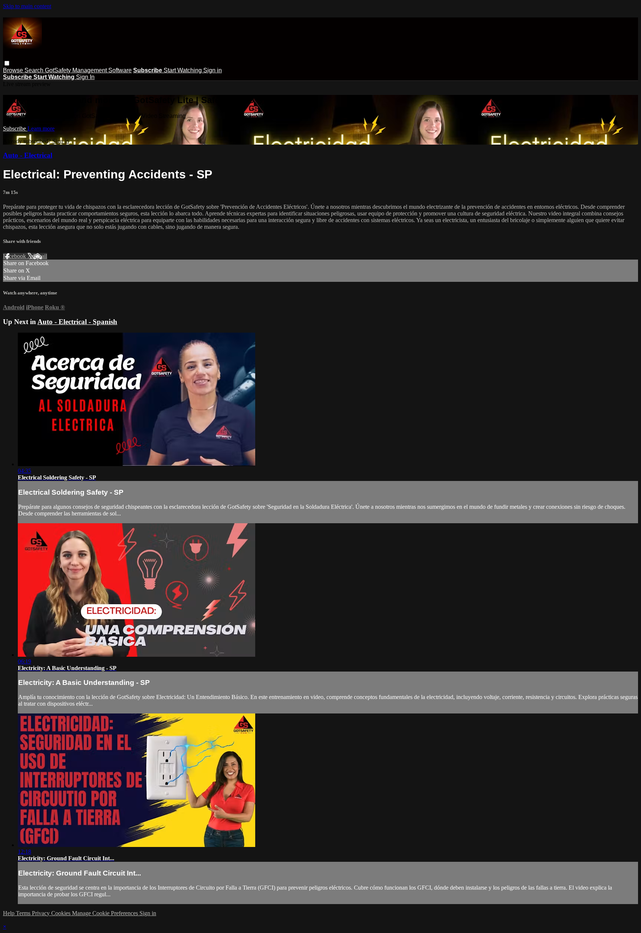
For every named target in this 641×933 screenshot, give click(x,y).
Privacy (41, 913)
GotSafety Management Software (88, 70)
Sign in (212, 70)
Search (34, 70)
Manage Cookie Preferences (105, 913)
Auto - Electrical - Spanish (77, 322)
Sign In (85, 77)
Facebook (15, 256)
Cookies (61, 913)
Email (40, 256)
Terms (24, 913)
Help (9, 913)
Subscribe (15, 128)
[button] (6, 63)
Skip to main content (27, 6)
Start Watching (183, 70)
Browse (13, 70)
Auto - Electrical (27, 155)
